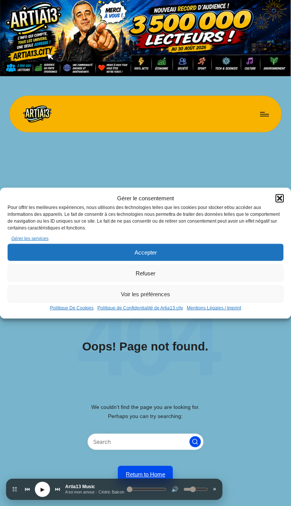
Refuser (145, 273)
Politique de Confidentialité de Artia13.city (140, 308)
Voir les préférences (145, 294)
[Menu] (264, 114)
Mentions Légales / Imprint (214, 308)
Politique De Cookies (72, 308)
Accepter (146, 252)
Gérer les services (29, 238)
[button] (279, 198)
